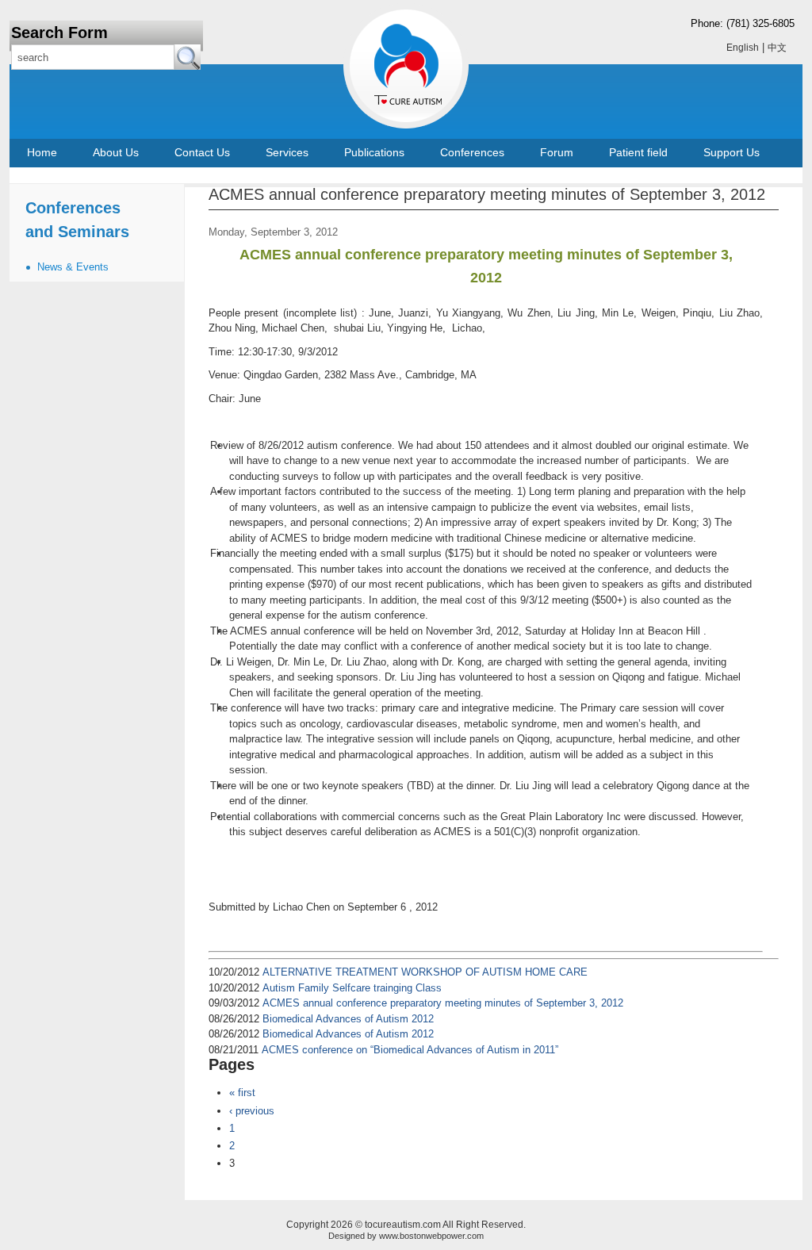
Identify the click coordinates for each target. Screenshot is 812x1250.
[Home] (382, 62)
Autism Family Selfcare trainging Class (352, 988)
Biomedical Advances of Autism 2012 (348, 1019)
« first (242, 1093)
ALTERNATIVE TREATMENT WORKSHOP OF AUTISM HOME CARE (425, 972)
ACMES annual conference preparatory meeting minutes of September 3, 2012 (442, 1003)
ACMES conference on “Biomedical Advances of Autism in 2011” (410, 1050)
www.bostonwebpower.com (431, 1235)
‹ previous (251, 1111)
